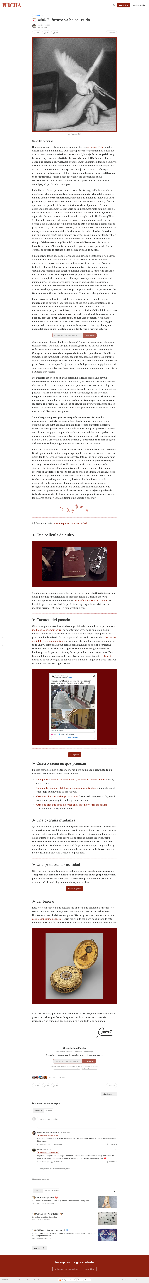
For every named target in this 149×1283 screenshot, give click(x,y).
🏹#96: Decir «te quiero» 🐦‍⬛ (47, 1213)
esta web (106, 655)
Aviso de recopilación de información (66, 1069)
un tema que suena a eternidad (70, 523)
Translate (37, 15)
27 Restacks (61, 1077)
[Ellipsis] (116, 1132)
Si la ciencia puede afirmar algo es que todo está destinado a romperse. (60, 1200)
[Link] (29, 535)
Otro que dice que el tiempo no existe (57, 796)
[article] (74, 1202)
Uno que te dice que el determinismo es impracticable (66, 787)
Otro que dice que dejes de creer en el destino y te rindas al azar (71, 804)
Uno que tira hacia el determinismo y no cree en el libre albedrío (71, 779)
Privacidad (22, 1280)
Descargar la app (84, 1280)
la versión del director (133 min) (91, 600)
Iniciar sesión (139, 5)
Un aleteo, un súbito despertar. (44, 1217)
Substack (125, 1280)
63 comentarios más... (40, 1179)
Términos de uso (74, 1066)
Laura (39, 1150)
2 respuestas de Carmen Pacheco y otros (55, 1169)
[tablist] (43, 1110)
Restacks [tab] (49, 1111)
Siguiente (107, 1094)
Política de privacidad (89, 1069)
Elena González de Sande (47, 1132)
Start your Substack (68, 1280)
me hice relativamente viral (47, 629)
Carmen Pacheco (44, 25)
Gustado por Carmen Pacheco (49, 1135)
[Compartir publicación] (113, 5)
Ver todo (38, 1248)
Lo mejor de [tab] (38, 1191)
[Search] (108, 5)
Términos (30, 1280)
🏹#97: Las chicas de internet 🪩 (50, 1230)
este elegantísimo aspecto (46, 918)
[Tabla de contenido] (2, 641)
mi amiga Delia (95, 146)
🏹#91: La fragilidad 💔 (45, 1197)
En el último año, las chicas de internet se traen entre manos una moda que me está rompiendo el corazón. (63, 1234)
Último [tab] (47, 1191)
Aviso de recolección (40, 1280)
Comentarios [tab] (38, 1111)
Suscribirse (123, 5)
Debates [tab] (55, 1191)
